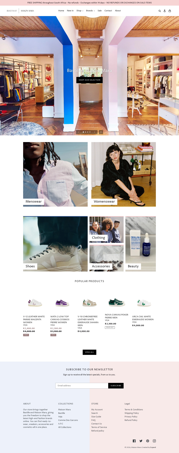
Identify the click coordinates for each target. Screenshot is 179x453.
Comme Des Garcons (68, 420)
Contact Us (96, 423)
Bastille (61, 413)
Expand (153, 447)
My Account (97, 409)
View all (89, 352)
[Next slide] (94, 132)
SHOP (89, 82)
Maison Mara (64, 409)
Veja (60, 416)
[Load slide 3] (88, 132)
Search (94, 413)
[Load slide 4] (90, 132)
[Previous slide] (78, 132)
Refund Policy (131, 420)
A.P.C (60, 423)
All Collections (64, 427)
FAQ (93, 420)
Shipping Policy (132, 413)
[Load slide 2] (85, 132)
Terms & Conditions (134, 409)
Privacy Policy (131, 416)
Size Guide (96, 416)
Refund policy (97, 431)
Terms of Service (99, 427)
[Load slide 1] (83, 132)
